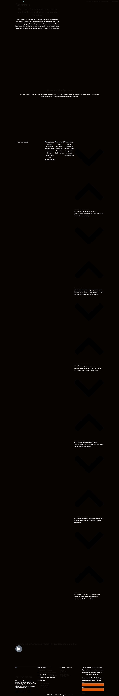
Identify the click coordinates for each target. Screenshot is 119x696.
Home (86, 1)
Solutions (90, 1)
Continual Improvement (80, 288)
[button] (89, 176)
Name (83, 682)
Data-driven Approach (80, 592)
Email (83, 687)
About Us (96, 1)
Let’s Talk (115, 1)
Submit (83, 692)
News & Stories (109, 1)
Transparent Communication (82, 364)
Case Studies (101, 1)
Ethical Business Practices (81, 209)
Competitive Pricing (79, 440)
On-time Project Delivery (81, 516)
